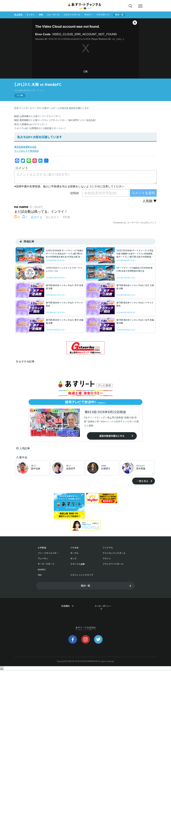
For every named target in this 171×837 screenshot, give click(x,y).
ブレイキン (43, 558)
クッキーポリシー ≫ (104, 607)
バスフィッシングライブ (81, 574)
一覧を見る (142, 481)
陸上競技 (18, 14)
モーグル (74, 553)
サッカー (30, 14)
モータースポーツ (46, 563)
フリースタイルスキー (48, 553)
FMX (39, 574)
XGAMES (41, 569)
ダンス (73, 558)
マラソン (107, 558)
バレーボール (53, 14)
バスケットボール (72, 14)
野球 (41, 14)
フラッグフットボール (113, 563)
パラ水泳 (74, 547)
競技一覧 (119, 14)
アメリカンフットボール (114, 553)
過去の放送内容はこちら (111, 435)
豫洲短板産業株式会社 (25, 146)
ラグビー (88, 14)
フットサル (108, 547)
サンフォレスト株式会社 (26, 150)
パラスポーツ (103, 14)
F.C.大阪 (20, 95)
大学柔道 (42, 547)
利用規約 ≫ (70, 606)
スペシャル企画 (77, 563)
